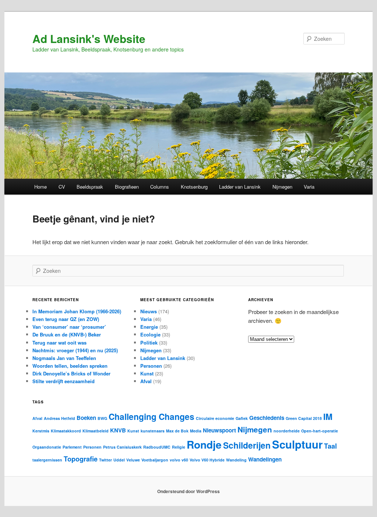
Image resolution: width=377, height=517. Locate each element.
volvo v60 (179, 460)
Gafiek (242, 418)
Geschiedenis (266, 418)
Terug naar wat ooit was (59, 342)
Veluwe (133, 460)
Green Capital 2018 (304, 418)
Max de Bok (177, 431)
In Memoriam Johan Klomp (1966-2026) (76, 311)
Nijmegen (282, 186)
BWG (102, 418)
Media (195, 431)
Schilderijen (247, 445)
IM (327, 416)
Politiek (149, 342)
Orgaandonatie (46, 447)
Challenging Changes (151, 416)
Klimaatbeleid (95, 431)
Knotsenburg (194, 186)
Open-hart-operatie (319, 431)
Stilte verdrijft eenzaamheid (63, 381)
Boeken (86, 418)
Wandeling (236, 460)
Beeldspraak (90, 186)
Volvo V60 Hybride (207, 460)
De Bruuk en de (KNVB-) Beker (66, 334)
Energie (149, 326)
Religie (178, 447)
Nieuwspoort (219, 430)
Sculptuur (297, 444)
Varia (309, 186)
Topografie (81, 459)
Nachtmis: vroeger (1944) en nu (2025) (75, 350)
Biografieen (127, 186)
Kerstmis (40, 431)
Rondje (204, 444)
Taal (330, 446)
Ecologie (150, 334)
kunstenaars (153, 431)
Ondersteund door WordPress (188, 491)
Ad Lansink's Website (88, 38)
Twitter (105, 460)
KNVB (118, 430)
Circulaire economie (215, 418)
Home (40, 186)
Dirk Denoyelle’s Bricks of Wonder (71, 373)
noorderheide (287, 431)
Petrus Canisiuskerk (122, 447)
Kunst (147, 373)
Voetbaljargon (154, 460)
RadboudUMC (156, 447)
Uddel (119, 460)
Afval (146, 381)
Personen (151, 365)
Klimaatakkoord (66, 431)
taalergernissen (47, 460)
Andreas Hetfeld (59, 418)
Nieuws (148, 311)
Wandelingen (265, 459)
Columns (159, 186)
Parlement (72, 447)
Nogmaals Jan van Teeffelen (64, 357)
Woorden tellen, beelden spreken (70, 365)
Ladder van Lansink (240, 186)
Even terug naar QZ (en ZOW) (65, 318)
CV (62, 186)
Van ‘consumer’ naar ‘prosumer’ (69, 326)
